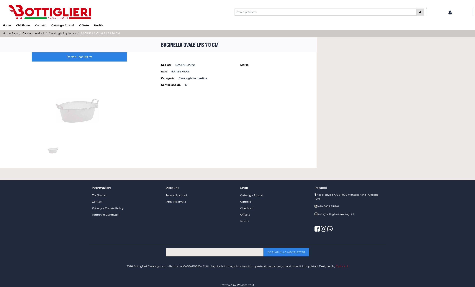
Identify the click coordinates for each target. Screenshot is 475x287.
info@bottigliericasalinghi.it (336, 214)
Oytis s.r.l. (342, 266)
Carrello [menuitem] (245, 201)
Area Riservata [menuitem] (176, 201)
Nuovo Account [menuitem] (176, 195)
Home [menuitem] (7, 25)
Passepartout (245, 285)
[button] (420, 12)
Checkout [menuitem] (247, 208)
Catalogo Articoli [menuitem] (62, 25)
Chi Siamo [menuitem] (23, 25)
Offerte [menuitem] (84, 25)
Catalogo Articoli (33, 33)
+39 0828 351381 (328, 206)
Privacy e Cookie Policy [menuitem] (107, 208)
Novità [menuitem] (98, 25)
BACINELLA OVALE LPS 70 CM (100, 33)
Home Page (10, 33)
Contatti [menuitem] (40, 25)
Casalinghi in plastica (62, 33)
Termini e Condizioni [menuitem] (106, 214)
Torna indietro (79, 57)
